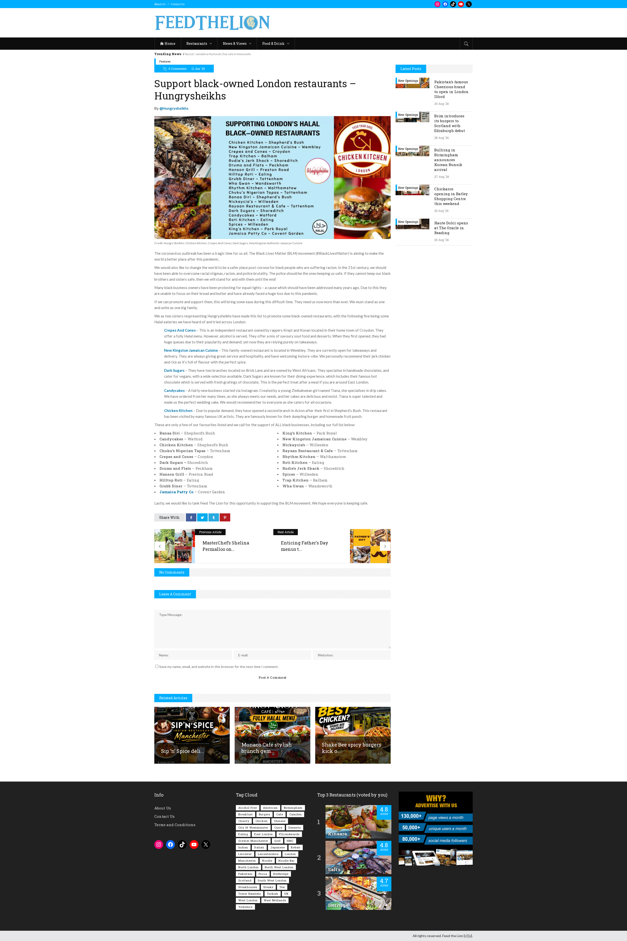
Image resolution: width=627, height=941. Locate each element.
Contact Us (178, 4)
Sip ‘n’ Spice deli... (182, 751)
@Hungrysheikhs (173, 108)
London (290, 854)
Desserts (295, 827)
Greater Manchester (253, 841)
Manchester (247, 860)
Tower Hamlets (249, 893)
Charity (243, 821)
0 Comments (178, 69)
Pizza (263, 874)
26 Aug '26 (441, 211)
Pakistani (245, 874)
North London (248, 867)
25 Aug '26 (441, 240)
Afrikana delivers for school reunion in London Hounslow (221, 54)
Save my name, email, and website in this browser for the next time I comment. (218, 666)
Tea (282, 887)
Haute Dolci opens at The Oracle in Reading (451, 227)
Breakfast (245, 814)
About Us (160, 4)
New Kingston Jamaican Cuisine (191, 350)
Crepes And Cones (180, 330)
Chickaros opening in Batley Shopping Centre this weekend (451, 196)
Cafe (279, 814)
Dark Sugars (174, 370)
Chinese (280, 821)
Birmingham (293, 807)
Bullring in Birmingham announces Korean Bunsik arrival (448, 159)
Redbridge (281, 874)
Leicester (245, 854)
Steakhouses (247, 887)
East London (263, 834)
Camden (295, 814)
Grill (277, 841)
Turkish (272, 893)
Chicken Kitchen (178, 410)
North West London (279, 867)
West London (248, 900)
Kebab (295, 847)
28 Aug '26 (441, 138)
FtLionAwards (289, 834)
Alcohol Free (247, 807)
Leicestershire (268, 854)
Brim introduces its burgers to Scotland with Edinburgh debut (449, 123)
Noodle (267, 860)
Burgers (264, 814)
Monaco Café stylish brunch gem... (266, 747)
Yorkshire (245, 907)
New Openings (408, 81)
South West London (272, 880)
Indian (243, 847)
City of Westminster (253, 827)
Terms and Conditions (174, 824)
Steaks (268, 887)
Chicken (261, 821)
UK (286, 893)
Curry (278, 827)
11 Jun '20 (198, 69)
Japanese (277, 847)
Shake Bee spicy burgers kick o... (351, 747)
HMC (290, 841)
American (270, 807)
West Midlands (275, 900)
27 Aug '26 (441, 177)
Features (164, 61)
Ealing (243, 834)
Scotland (245, 880)
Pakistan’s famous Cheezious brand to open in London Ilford (451, 89)
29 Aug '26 (441, 104)
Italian (259, 847)
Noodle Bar (286, 860)
